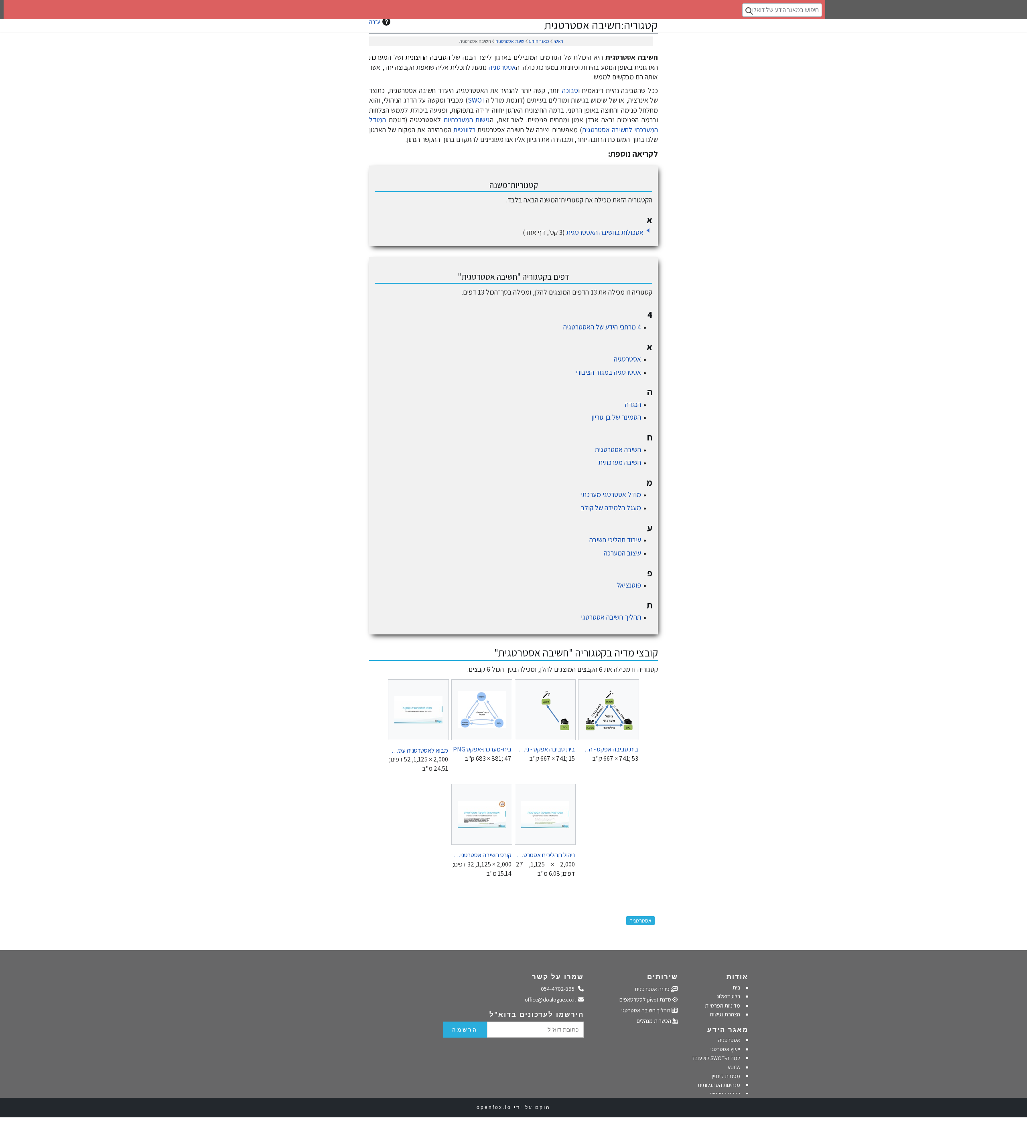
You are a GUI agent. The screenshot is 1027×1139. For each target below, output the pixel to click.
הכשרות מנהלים (654, 1020)
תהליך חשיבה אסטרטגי (611, 617)
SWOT (477, 100)
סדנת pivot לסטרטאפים (645, 999)
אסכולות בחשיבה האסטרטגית (604, 232)
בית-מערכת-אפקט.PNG (482, 749)
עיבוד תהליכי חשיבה (615, 539)
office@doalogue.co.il (551, 999)
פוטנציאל (629, 585)
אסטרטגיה (502, 67)
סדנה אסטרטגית (653, 989)
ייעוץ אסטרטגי (725, 1049)
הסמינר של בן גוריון (616, 417)
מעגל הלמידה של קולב (611, 507)
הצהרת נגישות (725, 1014)
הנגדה (633, 404)
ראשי (558, 41)
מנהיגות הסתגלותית (719, 1085)
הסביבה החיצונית (428, 57)
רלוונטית (464, 129)
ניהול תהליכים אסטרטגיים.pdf (545, 854)
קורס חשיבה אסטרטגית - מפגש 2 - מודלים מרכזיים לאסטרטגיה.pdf (482, 854)
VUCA (734, 1067)
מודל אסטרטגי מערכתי (611, 494)
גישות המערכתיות (467, 119)
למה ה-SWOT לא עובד (716, 1058)
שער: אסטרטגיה (509, 41)
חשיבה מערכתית (620, 462)
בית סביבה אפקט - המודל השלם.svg (608, 749)
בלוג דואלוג (728, 996)
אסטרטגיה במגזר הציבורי (608, 372)
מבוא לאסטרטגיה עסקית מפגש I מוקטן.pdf (418, 749)
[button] (648, 230)
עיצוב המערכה (622, 552)
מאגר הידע (539, 41)
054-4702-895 (559, 988)
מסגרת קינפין (726, 1076)
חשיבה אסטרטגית (618, 449)
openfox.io (494, 1107)
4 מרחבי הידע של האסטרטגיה (602, 326)
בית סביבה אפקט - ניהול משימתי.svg (545, 749)
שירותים (662, 977)
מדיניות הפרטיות (722, 1005)
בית (736, 987)
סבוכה (570, 90)
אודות (737, 977)
